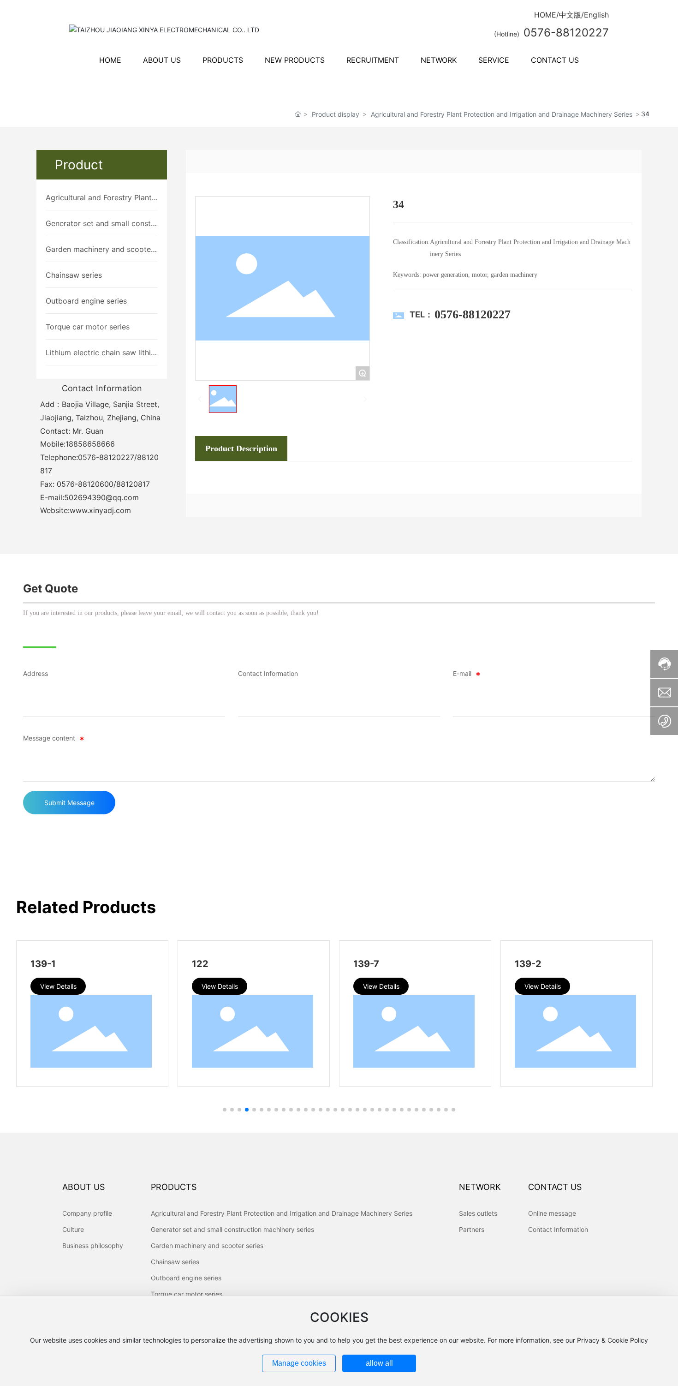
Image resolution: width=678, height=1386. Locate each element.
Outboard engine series (86, 300)
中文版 (570, 14)
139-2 (87, 963)
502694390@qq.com (101, 497)
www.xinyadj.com (100, 510)
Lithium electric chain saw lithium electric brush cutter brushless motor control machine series (101, 353)
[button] (224, 1109)
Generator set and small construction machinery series (102, 224)
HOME (545, 14)
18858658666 (90, 443)
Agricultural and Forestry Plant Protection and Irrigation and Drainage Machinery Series (501, 114)
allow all (379, 1363)
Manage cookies (299, 1363)
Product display (335, 114)
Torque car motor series (88, 326)
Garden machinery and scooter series (100, 250)
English (596, 14)
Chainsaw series (74, 275)
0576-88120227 (106, 457)
